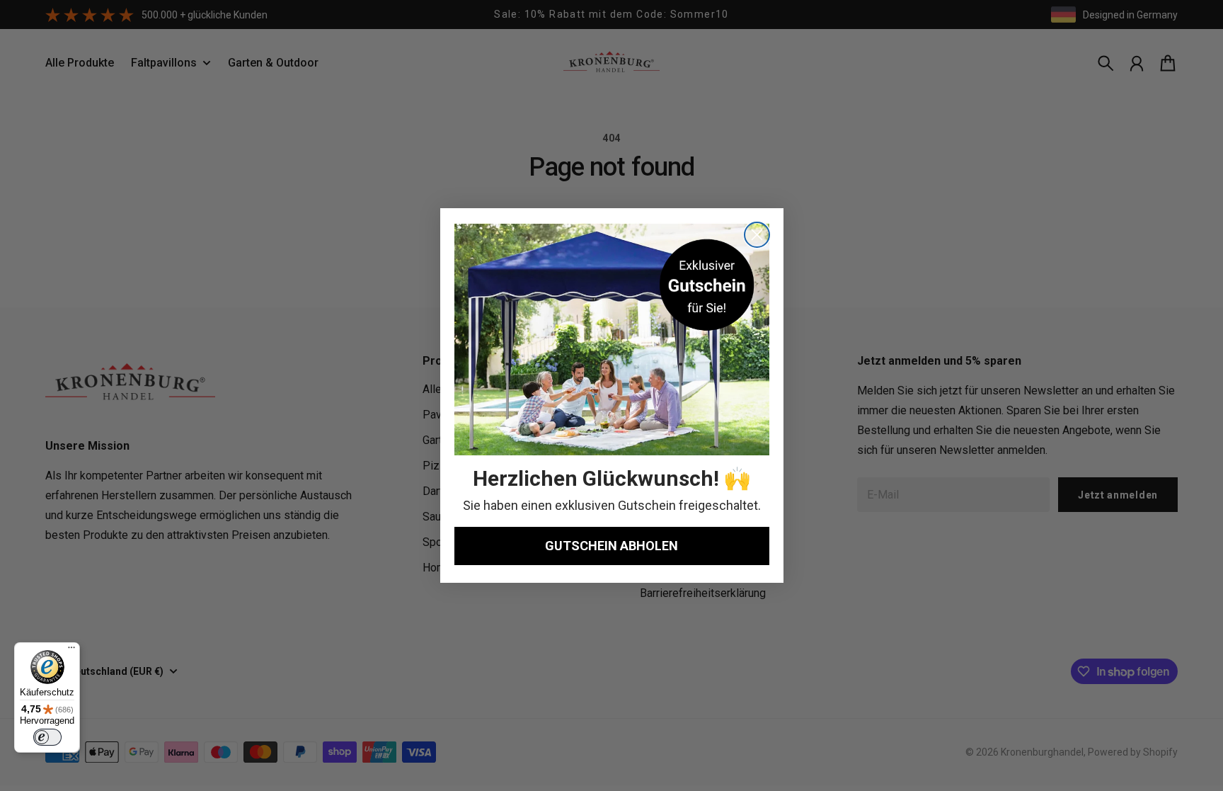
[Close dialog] (757, 234)
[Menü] (71, 650)
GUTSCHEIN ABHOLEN (611, 545)
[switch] (47, 737)
